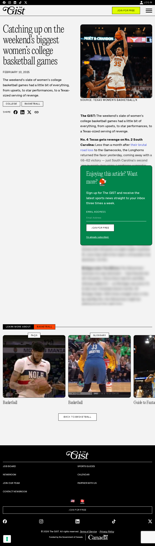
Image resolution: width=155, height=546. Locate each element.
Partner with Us (87, 483)
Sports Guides (86, 466)
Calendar (83, 474)
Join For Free (126, 10)
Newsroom (9, 474)
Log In (148, 2)
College (11, 103)
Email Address (96, 212)
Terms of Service (88, 531)
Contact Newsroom (15, 491)
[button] (149, 10)
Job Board (9, 466)
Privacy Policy (106, 531)
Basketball (32, 103)
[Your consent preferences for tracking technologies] (7, 539)
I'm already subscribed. (97, 237)
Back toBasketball (77, 417)
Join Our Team (11, 483)
